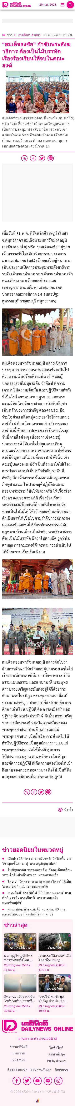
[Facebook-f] (16, 1081)
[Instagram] (58, 1081)
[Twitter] (41, 792)
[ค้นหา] (70, 4)
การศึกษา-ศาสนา (29, 35)
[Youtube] (37, 1081)
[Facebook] (34, 792)
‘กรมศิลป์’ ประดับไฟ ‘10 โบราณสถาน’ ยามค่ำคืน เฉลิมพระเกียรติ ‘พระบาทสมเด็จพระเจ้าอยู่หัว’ (36, 898)
